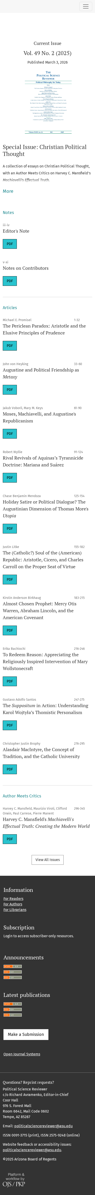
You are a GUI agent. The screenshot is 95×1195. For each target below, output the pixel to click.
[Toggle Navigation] (85, 6)
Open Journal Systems (21, 1054)
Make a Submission (26, 1034)
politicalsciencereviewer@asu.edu (43, 1126)
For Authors (12, 904)
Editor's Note (16, 231)
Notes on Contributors (26, 268)
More (8, 191)
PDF (10, 244)
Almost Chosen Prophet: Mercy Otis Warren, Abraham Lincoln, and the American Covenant (40, 610)
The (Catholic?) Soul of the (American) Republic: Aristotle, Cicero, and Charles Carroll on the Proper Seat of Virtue (43, 560)
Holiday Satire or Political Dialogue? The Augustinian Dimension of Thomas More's (46, 509)
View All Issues (48, 860)
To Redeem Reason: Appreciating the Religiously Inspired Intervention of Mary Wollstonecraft (45, 661)
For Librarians (14, 910)
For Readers (13, 898)
